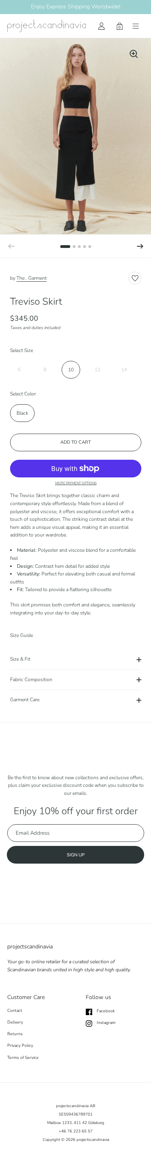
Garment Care (24, 699)
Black (22, 413)
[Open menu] (136, 26)
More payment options (76, 483)
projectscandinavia (93, 1140)
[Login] (101, 26)
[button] (140, 246)
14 (124, 370)
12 (97, 370)
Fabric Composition (31, 679)
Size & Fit (20, 659)
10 (71, 370)
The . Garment (32, 278)
